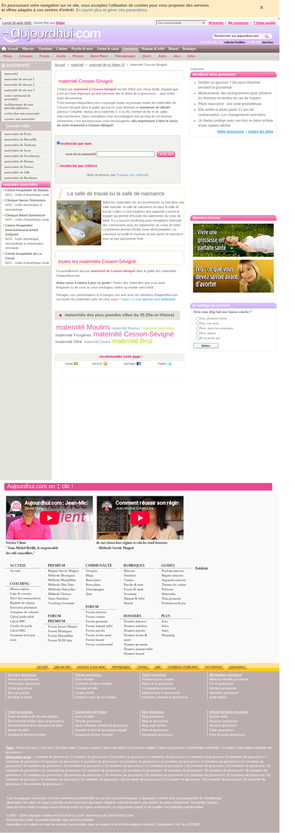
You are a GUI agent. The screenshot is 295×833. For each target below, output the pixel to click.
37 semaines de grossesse (181, 779)
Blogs (7, 56)
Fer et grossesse (221, 683)
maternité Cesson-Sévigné (133, 334)
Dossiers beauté (134, 653)
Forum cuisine (95, 616)
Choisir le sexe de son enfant (95, 697)
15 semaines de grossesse (83, 766)
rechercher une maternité (21, 113)
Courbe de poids (21, 626)
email (69, 363)
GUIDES (168, 566)
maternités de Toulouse (20, 145)
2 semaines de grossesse (89, 757)
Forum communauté (99, 644)
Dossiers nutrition (135, 626)
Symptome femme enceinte (27, 734)
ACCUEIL (18, 566)
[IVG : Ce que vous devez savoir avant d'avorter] (233, 276)
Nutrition (45, 49)
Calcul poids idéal (22, 616)
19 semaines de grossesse (245, 766)
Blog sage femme (154, 725)
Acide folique (218, 697)
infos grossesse (231, 132)
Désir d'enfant (84, 679)
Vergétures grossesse (157, 734)
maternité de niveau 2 (19, 84)
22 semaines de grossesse (102, 770)
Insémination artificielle (203, 747)
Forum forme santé (98, 635)
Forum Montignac (60, 631)
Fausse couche (90, 747)
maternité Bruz (132, 341)
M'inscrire (216, 23)
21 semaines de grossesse (61, 770)
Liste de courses (20, 593)
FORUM (92, 607)
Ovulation (228, 747)
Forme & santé (108, 49)
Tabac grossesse (221, 730)
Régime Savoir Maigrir (63, 570)
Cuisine (61, 49)
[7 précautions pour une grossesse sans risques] (233, 295)
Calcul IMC (17, 621)
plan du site (62, 667)
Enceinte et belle (86, 688)
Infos (191, 56)
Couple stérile (84, 693)
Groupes (26, 56)
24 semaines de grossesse (183, 770)
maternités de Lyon (17, 150)
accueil (42, 667)
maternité (11, 73)
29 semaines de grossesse (124, 775)
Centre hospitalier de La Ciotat (23, 256)
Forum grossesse (97, 621)
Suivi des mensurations (25, 598)
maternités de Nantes (18, 167)
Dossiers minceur (135, 621)
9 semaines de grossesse (99, 761)
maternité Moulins (83, 327)
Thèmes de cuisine (174, 584)
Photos (78, 56)
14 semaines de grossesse (42, 766)
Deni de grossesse (155, 730)
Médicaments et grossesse (161, 693)
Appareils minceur (174, 580)
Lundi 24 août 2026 (17, 23)
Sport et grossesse (171, 747)
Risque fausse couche (157, 679)
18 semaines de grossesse (205, 766)
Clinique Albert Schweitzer (25, 215)
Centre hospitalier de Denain (26, 190)
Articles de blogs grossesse (228, 712)
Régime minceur (173, 575)
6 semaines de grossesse (244, 757)
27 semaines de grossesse (42, 775)
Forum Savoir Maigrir (62, 626)
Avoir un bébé (84, 716)
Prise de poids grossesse (227, 734)
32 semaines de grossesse (245, 775)
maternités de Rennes (19, 161)
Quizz (146, 56)
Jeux (177, 56)
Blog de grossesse (155, 721)
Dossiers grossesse (136, 644)
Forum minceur (96, 612)
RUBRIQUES (134, 566)
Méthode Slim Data (61, 584)
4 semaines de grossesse (167, 757)
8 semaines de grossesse (60, 761)
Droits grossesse (20, 688)
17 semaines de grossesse (164, 766)
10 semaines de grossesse (139, 761)
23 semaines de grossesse (142, 770)
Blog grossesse (153, 712)
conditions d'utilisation (183, 667)
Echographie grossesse (158, 688)
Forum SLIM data (60, 640)
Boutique (189, 49)
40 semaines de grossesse (42, 784)
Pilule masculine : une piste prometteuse (230, 104)
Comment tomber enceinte (93, 683)
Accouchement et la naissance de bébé (35, 725)
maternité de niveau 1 (19, 79)
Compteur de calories (24, 612)
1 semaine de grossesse (51, 757)
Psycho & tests (82, 49)
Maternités (168, 594)
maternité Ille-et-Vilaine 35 (107, 64)
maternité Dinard (97, 342)
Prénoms (167, 589)
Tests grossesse (171, 598)
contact (142, 667)
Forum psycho (95, 630)
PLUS (165, 616)
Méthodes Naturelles (61, 589)
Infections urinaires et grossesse (165, 697)
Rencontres (93, 580)
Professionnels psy (174, 603)
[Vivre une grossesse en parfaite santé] (233, 240)
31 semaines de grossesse (205, 775)
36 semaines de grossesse (141, 779)
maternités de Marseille (20, 139)
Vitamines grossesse (224, 693)
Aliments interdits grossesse (229, 679)
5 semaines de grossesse (206, 757)
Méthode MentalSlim (62, 580)
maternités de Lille (17, 172)
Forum (44, 56)
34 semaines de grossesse (59, 779)
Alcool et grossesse (223, 725)
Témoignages (125, 56)
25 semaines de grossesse (224, 770)
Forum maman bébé (99, 626)
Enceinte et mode (20, 697)
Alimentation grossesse (225, 674)
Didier (60, 23)
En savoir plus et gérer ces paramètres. (112, 10)
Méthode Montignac (61, 575)
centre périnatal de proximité (17, 97)
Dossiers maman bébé (138, 649)
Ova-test (47, 747)
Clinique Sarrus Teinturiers (25, 200)
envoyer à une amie (91, 667)
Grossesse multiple (142, 747)
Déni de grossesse (88, 721)
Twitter (162, 363)
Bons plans (93, 584)
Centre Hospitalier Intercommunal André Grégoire (21, 230)
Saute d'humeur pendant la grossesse (101, 725)
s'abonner (197, 69)
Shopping (168, 635)
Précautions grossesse (24, 683)
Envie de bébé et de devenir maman (33, 716)
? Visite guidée (264, 23)
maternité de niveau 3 (19, 90)
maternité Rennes (126, 328)
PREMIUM (56, 566)
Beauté (174, 49)
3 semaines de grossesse (128, 757)
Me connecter (238, 23)
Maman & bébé (152, 49)
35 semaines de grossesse (100, 779)
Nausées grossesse (223, 721)
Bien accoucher (19, 693)
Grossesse (130, 49)
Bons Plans (99, 56)
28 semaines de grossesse (83, 775)
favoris (97, 363)
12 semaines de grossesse (220, 761)
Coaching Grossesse (61, 603)
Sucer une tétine (114, 747)
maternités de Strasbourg (21, 156)
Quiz (89, 594)
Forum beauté (95, 639)
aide (158, 667)
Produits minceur (173, 570)
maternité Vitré (68, 341)
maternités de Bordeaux (20, 177)
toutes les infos (260, 132)
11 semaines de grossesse (179, 761)
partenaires (237, 667)
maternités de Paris (17, 134)
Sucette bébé (218, 716)
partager (130, 363)
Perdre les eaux (27, 747)
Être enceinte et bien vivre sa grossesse (36, 721)
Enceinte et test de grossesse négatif (101, 730)
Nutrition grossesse (223, 688)
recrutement (213, 667)
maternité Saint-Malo (158, 328)
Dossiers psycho (134, 630)
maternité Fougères (73, 335)
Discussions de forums (91, 712)
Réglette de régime (22, 602)
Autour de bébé (18, 730)
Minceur (28, 49)
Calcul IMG (18, 630)
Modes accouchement (23, 679)
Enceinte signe (66, 747)
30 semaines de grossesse (164, 775)
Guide (61, 56)
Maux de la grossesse (157, 683)
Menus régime (19, 589)
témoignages (121, 667)
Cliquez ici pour (147, 299)
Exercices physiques (23, 607)
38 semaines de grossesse (222, 779)
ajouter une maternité (19, 119)
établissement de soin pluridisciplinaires (18, 106)
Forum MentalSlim (60, 635)
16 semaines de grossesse (124, 766)
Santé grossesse (154, 674)
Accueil (12, 49)
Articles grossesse (88, 674)
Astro (162, 56)
